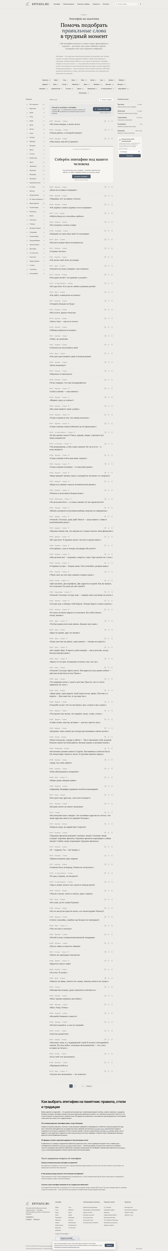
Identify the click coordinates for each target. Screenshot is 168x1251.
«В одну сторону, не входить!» (63, 876)
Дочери (112, 80)
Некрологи (96, 4)
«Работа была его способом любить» (66, 216)
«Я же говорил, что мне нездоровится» (67, 383)
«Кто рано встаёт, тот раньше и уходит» (68, 277)
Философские (123, 88)
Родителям (76, 84)
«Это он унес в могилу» (60, 928)
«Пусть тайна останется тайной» (64, 946)
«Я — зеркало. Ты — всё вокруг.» (64, 850)
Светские (57, 768)
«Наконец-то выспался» (60, 374)
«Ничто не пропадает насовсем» (64, 955)
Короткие (46, 80)
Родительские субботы (110, 1215)
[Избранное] (140, 4)
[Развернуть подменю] (61, 4)
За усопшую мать (88, 1217)
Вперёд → (89, 1086)
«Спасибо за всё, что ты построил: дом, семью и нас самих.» (78, 705)
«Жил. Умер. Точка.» (58, 1007)
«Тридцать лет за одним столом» (65, 199)
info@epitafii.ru (30, 1217)
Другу (87, 84)
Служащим (58, 130)
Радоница (106, 1212)
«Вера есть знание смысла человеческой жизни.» (72, 484)
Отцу (65, 80)
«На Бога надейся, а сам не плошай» (66, 1025)
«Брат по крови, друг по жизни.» (64, 633)
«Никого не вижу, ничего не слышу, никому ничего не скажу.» (79, 981)
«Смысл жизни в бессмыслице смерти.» (68, 458)
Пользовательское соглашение (51, 1248)
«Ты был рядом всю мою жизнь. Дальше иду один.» (73, 624)
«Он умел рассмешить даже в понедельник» (70, 356)
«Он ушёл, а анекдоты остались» (64, 295)
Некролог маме (129, 1212)
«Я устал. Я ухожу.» (58, 972)
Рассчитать (130, 155)
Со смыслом (58, 443)
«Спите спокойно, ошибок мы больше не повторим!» (74, 920)
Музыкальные (92, 88)
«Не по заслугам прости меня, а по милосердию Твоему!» (76, 911)
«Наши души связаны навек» (62, 780)
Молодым (43, 88)
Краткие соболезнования (90, 1207)
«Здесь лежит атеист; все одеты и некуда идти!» (72, 885)
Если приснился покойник (90, 1222)
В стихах (69, 88)
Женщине (121, 84)
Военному (58, 121)
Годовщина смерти (109, 1210)
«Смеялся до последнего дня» (63, 347)
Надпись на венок (109, 1225)
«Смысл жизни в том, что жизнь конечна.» (69, 418)
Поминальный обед (109, 1217)
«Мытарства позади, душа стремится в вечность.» (72, 990)
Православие (58, 592)
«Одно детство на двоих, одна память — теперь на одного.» (77, 641)
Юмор (56, 795)
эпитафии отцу (104, 1131)
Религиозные (84, 93)
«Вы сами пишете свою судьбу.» (64, 409)
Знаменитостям (56, 88)
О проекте (29, 1219)
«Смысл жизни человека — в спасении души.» (71, 467)
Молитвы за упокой (88, 1215)
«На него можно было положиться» (66, 242)
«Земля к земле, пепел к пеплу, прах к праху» (71, 893)
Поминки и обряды (83, 4)
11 (82, 1086)
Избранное (36, 1219)
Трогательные (72, 1225)
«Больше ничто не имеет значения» (66, 806)
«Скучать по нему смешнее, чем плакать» (69, 269)
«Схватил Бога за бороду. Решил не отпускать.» (71, 867)
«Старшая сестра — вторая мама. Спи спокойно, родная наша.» (79, 566)
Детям (93, 80)
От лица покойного (60, 283)
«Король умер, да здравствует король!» (67, 827)
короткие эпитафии (66, 1146)
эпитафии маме (99, 1129)
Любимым (98, 84)
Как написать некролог (131, 1210)
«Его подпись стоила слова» (62, 225)
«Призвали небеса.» (58, 1065)
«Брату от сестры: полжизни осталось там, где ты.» (73, 661)
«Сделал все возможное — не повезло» (67, 1074)
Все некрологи (129, 1207)
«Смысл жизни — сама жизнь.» (63, 391)
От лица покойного (107, 88)
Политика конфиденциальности (34, 1248)
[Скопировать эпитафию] (105, 121)
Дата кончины (123, 148)
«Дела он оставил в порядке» (63, 190)
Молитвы (106, 4)
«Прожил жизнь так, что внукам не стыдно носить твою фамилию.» (81, 531)
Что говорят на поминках (111, 1220)
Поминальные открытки (110, 1222)
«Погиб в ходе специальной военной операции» (72, 937)
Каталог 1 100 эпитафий (62, 1233)
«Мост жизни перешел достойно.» (65, 998)
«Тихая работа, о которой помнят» (65, 133)
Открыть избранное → (105, 112)
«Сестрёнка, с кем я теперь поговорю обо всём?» (72, 548)
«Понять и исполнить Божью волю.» (66, 493)
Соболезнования (68, 4)
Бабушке (122, 80)
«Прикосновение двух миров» (63, 858)
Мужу (74, 80)
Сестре (65, 84)
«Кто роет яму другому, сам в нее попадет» (69, 798)
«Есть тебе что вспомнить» (62, 1057)
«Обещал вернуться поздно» (62, 330)
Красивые (58, 1230)
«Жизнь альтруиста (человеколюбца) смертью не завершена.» (78, 510)
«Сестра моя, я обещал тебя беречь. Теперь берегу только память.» (80, 604)
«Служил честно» (57, 251)
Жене (84, 80)
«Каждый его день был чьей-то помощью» (69, 234)
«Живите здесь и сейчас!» (61, 400)
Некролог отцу (129, 1215)
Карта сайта (139, 1248)
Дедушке (46, 84)
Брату (55, 84)
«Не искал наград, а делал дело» (64, 124)
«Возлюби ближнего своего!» (63, 1016)
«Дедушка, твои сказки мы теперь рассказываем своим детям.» (79, 731)
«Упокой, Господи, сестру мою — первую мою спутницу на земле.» (81, 595)
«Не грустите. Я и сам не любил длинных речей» (72, 286)
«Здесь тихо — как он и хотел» (63, 321)
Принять (109, 1245)
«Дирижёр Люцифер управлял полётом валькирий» (73, 789)
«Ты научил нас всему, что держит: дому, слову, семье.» (75, 713)
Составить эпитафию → (81, 176)
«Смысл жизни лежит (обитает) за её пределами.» (73, 426)
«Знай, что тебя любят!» (60, 763)
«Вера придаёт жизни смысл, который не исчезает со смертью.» (79, 475)
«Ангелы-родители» (59, 1034)
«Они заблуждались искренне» (64, 771)
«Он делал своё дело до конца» (64, 260)
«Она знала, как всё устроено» (63, 141)
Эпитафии (57, 4)
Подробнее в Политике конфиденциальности (66, 1247)
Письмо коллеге (87, 1212)
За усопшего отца (88, 1220)
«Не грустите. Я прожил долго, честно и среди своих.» (75, 540)
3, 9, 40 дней (107, 1207)
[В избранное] (108, 121)
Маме (56, 80)
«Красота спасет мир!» (60, 963)
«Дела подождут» (57, 365)
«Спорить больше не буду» (62, 304)
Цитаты (80, 88)
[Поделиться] (112, 121)
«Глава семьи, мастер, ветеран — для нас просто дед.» (75, 722)
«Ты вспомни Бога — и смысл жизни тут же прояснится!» (76, 502)
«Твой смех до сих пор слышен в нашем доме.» (71, 575)
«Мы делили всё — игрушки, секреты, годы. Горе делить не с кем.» (81, 557)
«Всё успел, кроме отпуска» (62, 312)
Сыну (102, 80)
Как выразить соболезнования (91, 1210)
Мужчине (110, 84)
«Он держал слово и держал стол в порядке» (70, 207)
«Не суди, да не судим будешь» (64, 902)
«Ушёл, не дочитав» (58, 339)
